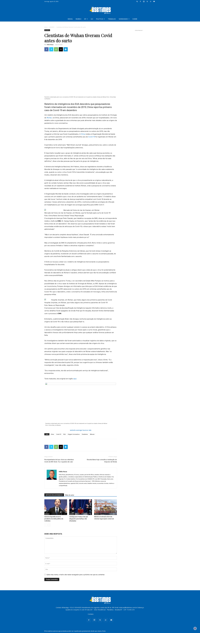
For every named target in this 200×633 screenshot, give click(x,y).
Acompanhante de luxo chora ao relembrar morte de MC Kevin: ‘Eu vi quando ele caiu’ (59, 461)
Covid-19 (91, 137)
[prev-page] (45, 525)
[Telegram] (66, 49)
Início (46, 27)
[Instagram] (143, 1)
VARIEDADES (123, 19)
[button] (137, 1)
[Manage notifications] (195, 628)
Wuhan (49, 118)
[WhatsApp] (150, 1)
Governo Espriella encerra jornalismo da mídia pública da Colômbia (53, 519)
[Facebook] (140, 1)
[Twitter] (147, 1)
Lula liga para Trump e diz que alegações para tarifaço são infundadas (78, 519)
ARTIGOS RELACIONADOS (54, 495)
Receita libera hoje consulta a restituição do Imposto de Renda (102, 461)
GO (92, 19)
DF (85, 19)
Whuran (92, 434)
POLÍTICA (99, 19)
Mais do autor (69, 495)
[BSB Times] (100, 10)
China (83, 134)
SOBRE (134, 19)
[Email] (61, 49)
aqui (74, 379)
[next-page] (49, 525)
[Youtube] (154, 1)
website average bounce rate (80, 430)
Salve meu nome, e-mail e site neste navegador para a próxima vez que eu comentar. (76, 574)
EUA (64, 434)
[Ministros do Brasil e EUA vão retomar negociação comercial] (105, 507)
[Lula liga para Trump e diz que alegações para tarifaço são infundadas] (80, 507)
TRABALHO (112, 19)
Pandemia (85, 434)
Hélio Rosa (50, 44)
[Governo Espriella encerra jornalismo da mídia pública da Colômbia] (55, 507)
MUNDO (78, 19)
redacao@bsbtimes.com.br (103, 614)
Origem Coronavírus (74, 434)
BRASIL (70, 19)
